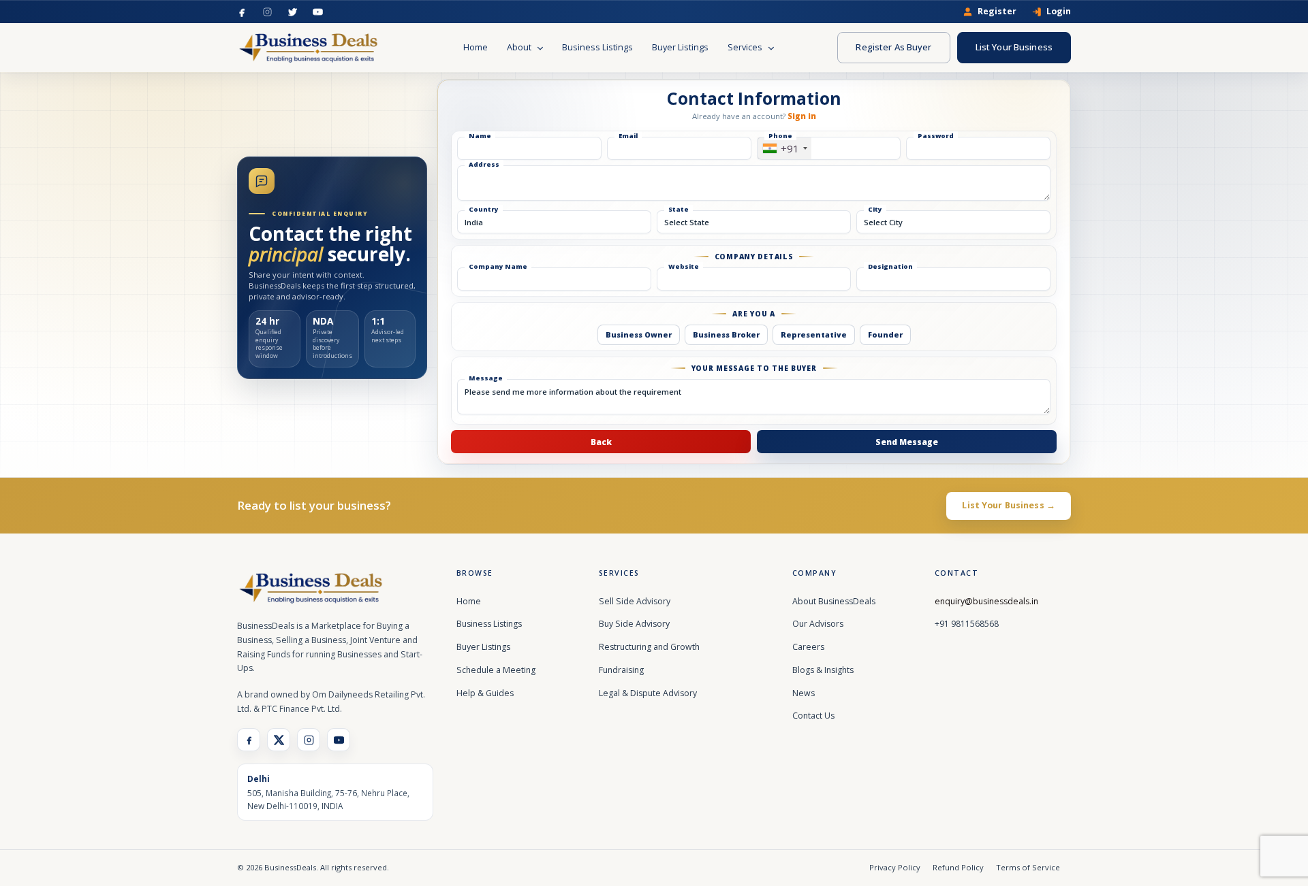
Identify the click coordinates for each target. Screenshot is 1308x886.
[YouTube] (318, 12)
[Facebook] (242, 12)
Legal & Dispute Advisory (648, 693)
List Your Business (1014, 47)
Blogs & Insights (823, 670)
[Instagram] (267, 12)
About (520, 47)
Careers (808, 647)
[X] (278, 739)
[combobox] (784, 148)
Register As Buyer (893, 47)
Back (601, 441)
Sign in (802, 116)
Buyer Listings (680, 47)
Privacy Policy (894, 867)
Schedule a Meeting (495, 670)
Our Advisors (817, 623)
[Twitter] (292, 12)
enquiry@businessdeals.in (986, 601)
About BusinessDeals (833, 601)
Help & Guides (485, 693)
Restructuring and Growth (649, 647)
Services (746, 47)
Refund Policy (958, 867)
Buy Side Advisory (634, 623)
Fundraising (621, 670)
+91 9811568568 (967, 623)
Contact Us (813, 715)
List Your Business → (1008, 505)
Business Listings (597, 47)
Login (1058, 12)
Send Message (906, 441)
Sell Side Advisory (634, 601)
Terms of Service (1028, 867)
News (803, 693)
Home (475, 47)
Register (997, 12)
